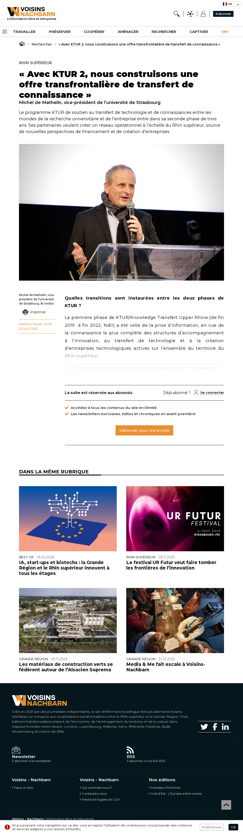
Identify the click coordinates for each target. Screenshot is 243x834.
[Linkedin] (225, 726)
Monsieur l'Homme (165, 787)
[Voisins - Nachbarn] (22, 44)
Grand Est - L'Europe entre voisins (176, 793)
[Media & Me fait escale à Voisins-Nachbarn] (175, 620)
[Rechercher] (177, 14)
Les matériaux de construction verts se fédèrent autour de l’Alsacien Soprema (66, 667)
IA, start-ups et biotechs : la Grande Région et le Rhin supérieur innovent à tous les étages (64, 568)
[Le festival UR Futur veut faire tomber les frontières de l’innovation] (175, 518)
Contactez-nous (94, 793)
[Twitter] (204, 727)
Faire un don (23, 787)
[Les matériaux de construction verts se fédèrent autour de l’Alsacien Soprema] (68, 620)
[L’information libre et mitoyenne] (31, 11)
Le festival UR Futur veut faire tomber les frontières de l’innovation (171, 565)
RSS (131, 756)
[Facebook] (215, 726)
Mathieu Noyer (30, 324)
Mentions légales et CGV (101, 799)
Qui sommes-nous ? (97, 787)
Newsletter (23, 756)
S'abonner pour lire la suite (144, 430)
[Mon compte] (203, 14)
